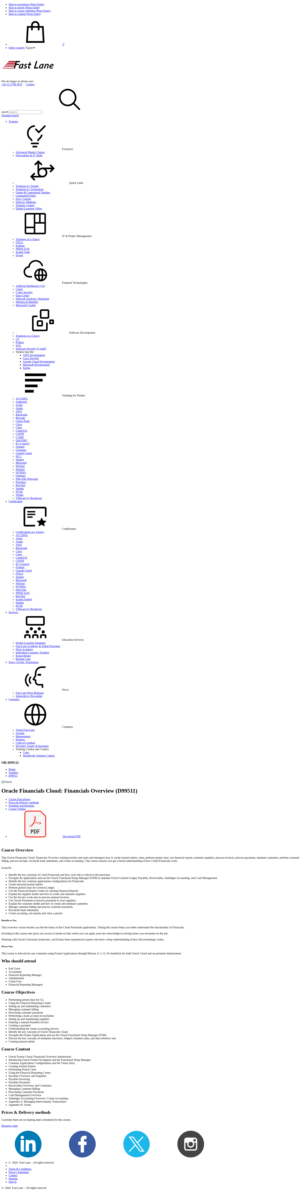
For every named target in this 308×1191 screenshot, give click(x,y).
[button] (30, 47)
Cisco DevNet (31, 358)
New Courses (23, 198)
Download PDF (71, 836)
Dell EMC (21, 440)
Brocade (20, 417)
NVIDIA (21, 472)
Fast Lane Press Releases (30, 692)
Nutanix (20, 469)
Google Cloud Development (39, 361)
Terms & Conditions (20, 1168)
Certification (15, 501)
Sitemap (13, 1178)
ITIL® (19, 242)
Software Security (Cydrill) (31, 348)
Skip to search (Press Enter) (24, 7)
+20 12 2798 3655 (11, 84)
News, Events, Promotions (23, 662)
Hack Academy (24, 649)
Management (23, 736)
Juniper (20, 459)
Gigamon (21, 450)
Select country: (17, 47)
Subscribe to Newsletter (29, 696)
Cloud (19, 289)
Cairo (26, 752)
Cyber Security (24, 292)
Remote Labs (23, 658)
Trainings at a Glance (28, 239)
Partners (20, 739)
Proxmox (21, 482)
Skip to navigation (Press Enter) (26, 4)
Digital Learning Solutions (30, 642)
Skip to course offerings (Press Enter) (29, 10)
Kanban (20, 245)
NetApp (20, 466)
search (5, 111)
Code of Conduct (25, 742)
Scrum (19, 255)
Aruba (19, 408)
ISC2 (19, 456)
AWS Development (34, 355)
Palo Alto (21, 589)
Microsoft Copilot (26, 305)
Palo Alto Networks (27, 478)
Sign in (13, 1181)
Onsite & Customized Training (33, 192)
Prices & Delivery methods (24, 802)
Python (20, 342)
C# (17, 339)
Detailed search (10, 115)
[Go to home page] (28, 78)
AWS (19, 411)
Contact (30, 84)
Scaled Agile (23, 252)
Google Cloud (24, 453)
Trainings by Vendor (27, 186)
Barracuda (21, 414)
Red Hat (20, 485)
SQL (18, 345)
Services (13, 612)
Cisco (19, 424)
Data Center (22, 295)
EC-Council (22, 443)
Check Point (23, 421)
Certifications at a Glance (30, 532)
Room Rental (23, 655)
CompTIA (21, 430)
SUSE (19, 491)
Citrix (19, 427)
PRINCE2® (23, 248)
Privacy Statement (19, 1172)
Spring (26, 367)
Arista (19, 405)
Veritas (19, 494)
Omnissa (20, 475)
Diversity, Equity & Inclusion (32, 746)
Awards (20, 733)
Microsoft (21, 462)
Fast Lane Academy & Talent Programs (38, 646)
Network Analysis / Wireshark (32, 298)
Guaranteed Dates (26, 195)
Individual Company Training (32, 652)
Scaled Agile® (24, 599)
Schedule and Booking (21, 805)
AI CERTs (22, 398)
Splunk (20, 488)
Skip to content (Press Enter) (25, 14)
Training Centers (25, 205)
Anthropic (21, 401)
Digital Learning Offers (29, 208)
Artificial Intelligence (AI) (30, 285)
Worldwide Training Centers (39, 755)
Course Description (19, 799)
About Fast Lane (25, 729)
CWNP (20, 433)
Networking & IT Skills (29, 155)
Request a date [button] (9, 1125)
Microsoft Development (36, 364)
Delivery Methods (26, 202)
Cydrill (20, 437)
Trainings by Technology (30, 189)
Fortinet (20, 446)
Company (14, 699)
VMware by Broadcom (29, 498)
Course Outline (17, 808)
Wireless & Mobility (27, 302)
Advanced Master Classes (30, 152)
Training (13, 121)
